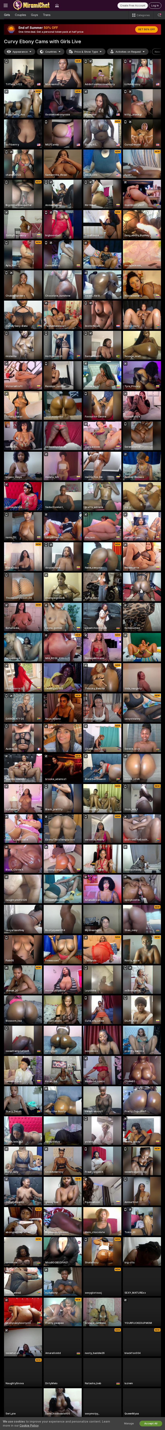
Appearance (20, 51)
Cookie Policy (29, 1425)
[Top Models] (57, 5)
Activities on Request (128, 51)
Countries (51, 51)
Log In (155, 5)
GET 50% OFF (146, 29)
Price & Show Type (86, 51)
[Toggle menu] (5, 5)
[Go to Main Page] (31, 5)
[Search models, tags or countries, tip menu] (159, 15)
